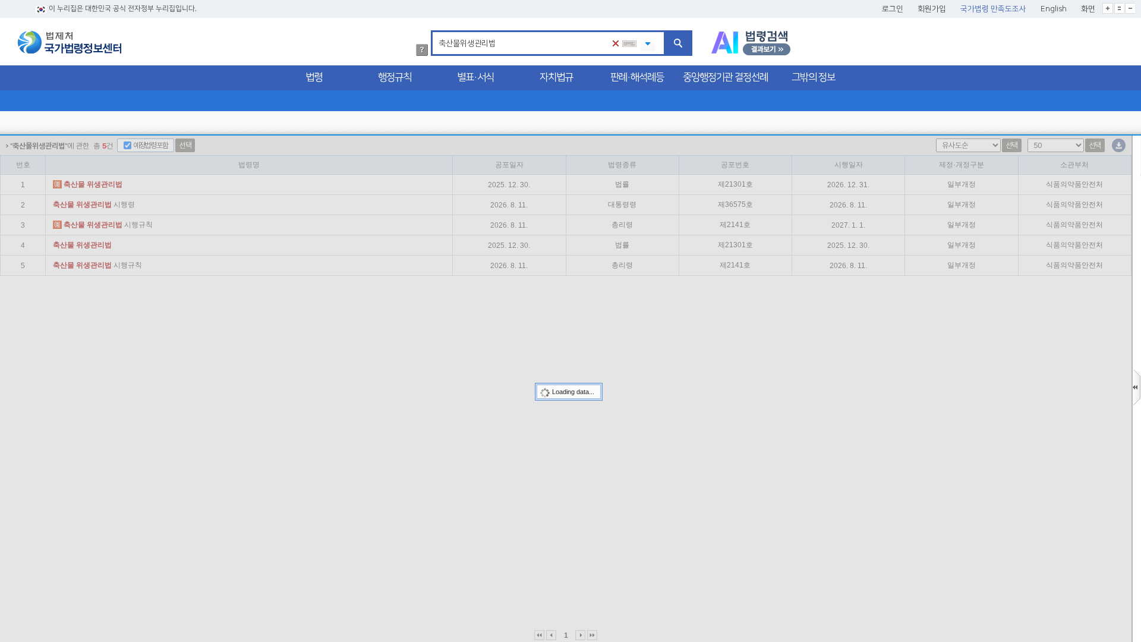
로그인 (892, 9)
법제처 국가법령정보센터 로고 (69, 42)
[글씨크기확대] (1107, 8)
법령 (313, 77)
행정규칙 (394, 77)
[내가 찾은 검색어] (647, 44)
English (1054, 9)
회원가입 (932, 9)
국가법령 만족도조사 (993, 9)
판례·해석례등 (637, 77)
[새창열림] (750, 43)
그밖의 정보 (813, 77)
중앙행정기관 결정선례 (725, 77)
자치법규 (556, 77)
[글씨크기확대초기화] (1119, 8)
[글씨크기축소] (1130, 8)
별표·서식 (475, 77)
